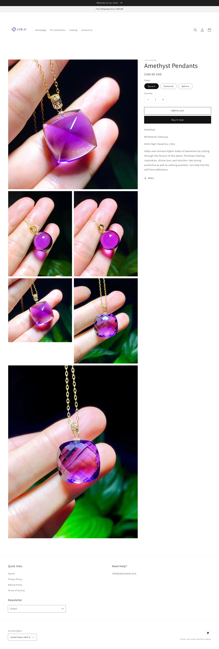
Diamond (168, 86)
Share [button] (151, 178)
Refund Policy (15, 584)
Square (151, 86)
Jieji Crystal (190, 639)
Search (11, 573)
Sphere (185, 86)
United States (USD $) (20, 637)
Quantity (148, 93)
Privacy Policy (15, 579)
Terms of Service (16, 590)
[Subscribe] (62, 608)
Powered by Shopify (203, 639)
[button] (195, 30)
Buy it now (178, 119)
